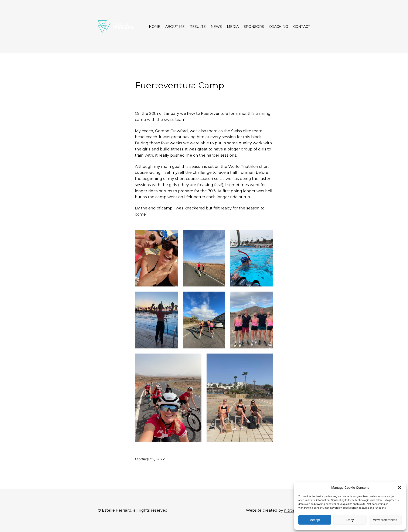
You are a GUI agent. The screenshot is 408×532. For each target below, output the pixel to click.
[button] (399, 488)
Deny (350, 520)
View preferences (385, 520)
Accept (315, 520)
